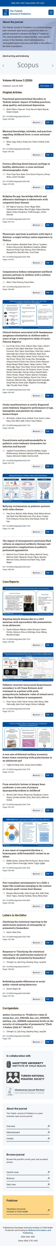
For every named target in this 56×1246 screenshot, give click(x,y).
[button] (51, 12)
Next (53, 65)
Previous (3, 65)
